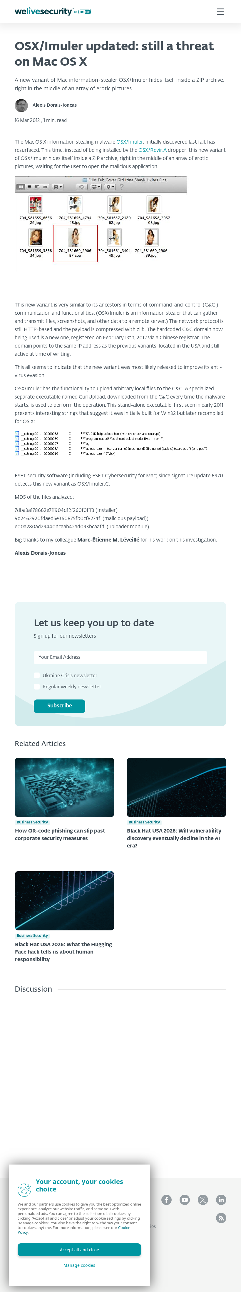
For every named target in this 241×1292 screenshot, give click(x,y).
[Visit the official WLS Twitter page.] (203, 1200)
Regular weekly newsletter (72, 687)
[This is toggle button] (220, 11)
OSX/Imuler (129, 142)
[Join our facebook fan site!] (166, 1200)
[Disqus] (120, 1081)
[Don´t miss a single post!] (221, 1218)
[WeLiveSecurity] (53, 11)
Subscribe (59, 706)
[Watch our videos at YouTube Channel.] (185, 1200)
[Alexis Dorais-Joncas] (24, 105)
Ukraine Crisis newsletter (70, 676)
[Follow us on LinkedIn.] (221, 1200)
